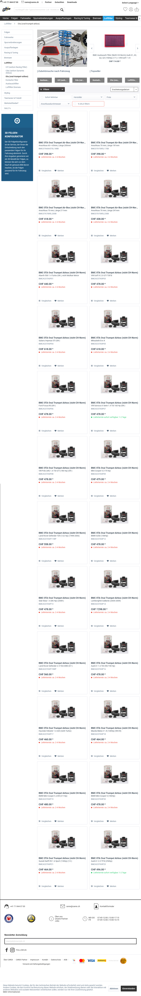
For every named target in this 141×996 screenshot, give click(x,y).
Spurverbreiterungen (13, 42)
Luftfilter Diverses (13, 87)
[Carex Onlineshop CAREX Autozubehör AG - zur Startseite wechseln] (6, 10)
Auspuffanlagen (11, 47)
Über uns (59, 916)
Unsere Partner (61, 919)
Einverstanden (128, 988)
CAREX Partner (21, 960)
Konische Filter (12, 80)
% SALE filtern (84, 104)
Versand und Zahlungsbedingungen (36, 964)
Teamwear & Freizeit (12, 98)
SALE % (7, 108)
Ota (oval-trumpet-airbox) (17, 76)
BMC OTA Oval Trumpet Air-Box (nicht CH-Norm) (62, 144)
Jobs (57, 921)
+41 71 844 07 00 (17, 906)
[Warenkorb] (136, 10)
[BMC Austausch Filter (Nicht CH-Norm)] (115, 41)
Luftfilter (8, 63)
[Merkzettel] (125, 10)
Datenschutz (56, 960)
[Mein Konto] (131, 10)
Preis (109, 97)
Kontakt (45, 960)
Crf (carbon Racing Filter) (16, 67)
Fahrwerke (8, 37)
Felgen (7, 32)
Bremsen (8, 58)
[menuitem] (39, 9)
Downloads (72, 2)
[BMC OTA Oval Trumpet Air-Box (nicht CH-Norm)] (62, 124)
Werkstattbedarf (11, 103)
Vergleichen (46, 171)
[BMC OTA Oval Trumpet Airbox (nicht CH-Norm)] (62, 254)
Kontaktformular (107, 906)
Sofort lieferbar (51, 97)
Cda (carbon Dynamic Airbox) (15, 72)
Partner (48, 2)
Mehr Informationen (11, 992)
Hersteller (78, 97)
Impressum (34, 960)
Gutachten (59, 2)
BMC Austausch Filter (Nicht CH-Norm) (115, 56)
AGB (65, 960)
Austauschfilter (12, 83)
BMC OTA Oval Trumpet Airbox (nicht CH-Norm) (62, 274)
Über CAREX (8, 960)
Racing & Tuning (11, 53)
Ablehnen (114, 988)
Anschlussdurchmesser (51, 104)
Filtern (46, 89)
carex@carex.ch (32, 2)
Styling (7, 93)
